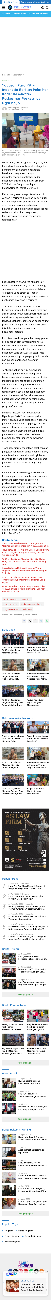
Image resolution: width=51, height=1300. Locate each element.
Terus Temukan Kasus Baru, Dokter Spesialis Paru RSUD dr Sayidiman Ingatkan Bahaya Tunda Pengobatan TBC (25, 552)
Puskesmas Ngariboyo (31, 604)
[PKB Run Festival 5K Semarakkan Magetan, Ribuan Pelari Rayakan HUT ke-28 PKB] (9, 1096)
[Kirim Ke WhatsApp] (47, 621)
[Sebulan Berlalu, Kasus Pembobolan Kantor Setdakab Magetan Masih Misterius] (9, 1164)
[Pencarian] (47, 7)
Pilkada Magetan (13, 1241)
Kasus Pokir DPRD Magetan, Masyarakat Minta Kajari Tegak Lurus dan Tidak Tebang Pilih (33, 1189)
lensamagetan (13, 108)
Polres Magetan (12, 1236)
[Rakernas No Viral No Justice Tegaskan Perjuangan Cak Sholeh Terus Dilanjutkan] (9, 971)
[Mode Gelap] (42, 7)
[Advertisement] (25, 43)
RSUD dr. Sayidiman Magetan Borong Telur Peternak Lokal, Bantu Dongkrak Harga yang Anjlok (23, 580)
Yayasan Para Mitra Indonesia (18, 609)
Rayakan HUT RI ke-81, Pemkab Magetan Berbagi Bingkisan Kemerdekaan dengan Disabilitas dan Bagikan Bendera (37, 1027)
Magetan (26, 599)
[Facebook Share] (24, 621)
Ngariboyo (24, 108)
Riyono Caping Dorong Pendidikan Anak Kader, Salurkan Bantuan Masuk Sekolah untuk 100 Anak (30, 1082)
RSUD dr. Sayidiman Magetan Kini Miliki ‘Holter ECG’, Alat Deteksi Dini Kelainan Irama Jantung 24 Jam (25, 561)
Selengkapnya (25, 994)
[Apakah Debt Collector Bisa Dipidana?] (9, 1152)
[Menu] (4, 7)
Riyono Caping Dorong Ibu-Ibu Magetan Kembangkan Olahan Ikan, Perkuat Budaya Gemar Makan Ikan (13, 1051)
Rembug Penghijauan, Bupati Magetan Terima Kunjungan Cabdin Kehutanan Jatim (26, 907)
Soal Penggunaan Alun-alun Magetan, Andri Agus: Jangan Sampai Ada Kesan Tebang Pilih (33, 983)
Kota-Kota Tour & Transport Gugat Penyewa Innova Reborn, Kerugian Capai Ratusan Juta (33, 1138)
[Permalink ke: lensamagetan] (4, 108)
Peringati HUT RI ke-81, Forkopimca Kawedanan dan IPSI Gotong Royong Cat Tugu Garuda (32, 957)
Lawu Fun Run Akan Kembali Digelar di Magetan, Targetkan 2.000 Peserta (26, 887)
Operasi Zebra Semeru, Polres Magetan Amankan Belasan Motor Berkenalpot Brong (27, 937)
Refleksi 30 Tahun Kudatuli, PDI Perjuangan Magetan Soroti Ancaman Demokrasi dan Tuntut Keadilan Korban (33, 1107)
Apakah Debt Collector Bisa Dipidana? (31, 1151)
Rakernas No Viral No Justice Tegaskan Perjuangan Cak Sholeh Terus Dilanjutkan (32, 970)
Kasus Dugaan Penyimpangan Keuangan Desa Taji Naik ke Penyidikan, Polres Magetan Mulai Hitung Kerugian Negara (32, 1202)
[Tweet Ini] (30, 621)
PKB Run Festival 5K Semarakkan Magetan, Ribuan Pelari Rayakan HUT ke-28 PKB (32, 1095)
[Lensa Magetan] (19, 7)
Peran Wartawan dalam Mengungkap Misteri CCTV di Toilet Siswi (26, 897)
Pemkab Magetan (33, 1236)
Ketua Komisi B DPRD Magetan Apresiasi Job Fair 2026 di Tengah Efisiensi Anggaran (37, 1051)
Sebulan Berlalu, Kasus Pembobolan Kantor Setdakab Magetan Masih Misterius (32, 1164)
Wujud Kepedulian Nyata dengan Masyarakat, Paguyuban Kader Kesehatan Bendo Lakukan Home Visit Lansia (24, 589)
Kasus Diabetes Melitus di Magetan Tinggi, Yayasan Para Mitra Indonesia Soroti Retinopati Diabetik (24, 570)
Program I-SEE (10, 604)
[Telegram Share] (41, 621)
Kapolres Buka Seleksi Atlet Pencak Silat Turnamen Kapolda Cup (27, 917)
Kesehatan (7, 80)
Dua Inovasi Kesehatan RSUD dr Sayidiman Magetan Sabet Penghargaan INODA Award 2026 (25, 544)
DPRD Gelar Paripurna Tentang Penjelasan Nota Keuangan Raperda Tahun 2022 (28, 927)
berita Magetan (11, 599)
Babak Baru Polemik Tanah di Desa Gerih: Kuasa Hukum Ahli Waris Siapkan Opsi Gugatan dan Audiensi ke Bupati (32, 1176)
